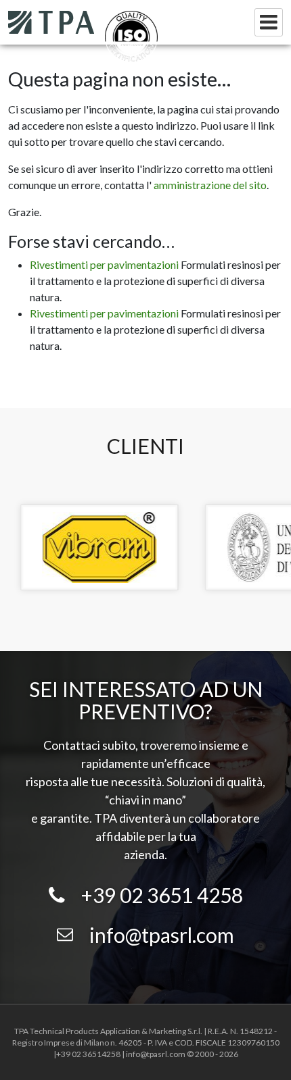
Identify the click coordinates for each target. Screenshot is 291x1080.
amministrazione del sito (210, 184)
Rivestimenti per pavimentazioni (104, 264)
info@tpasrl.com (161, 935)
